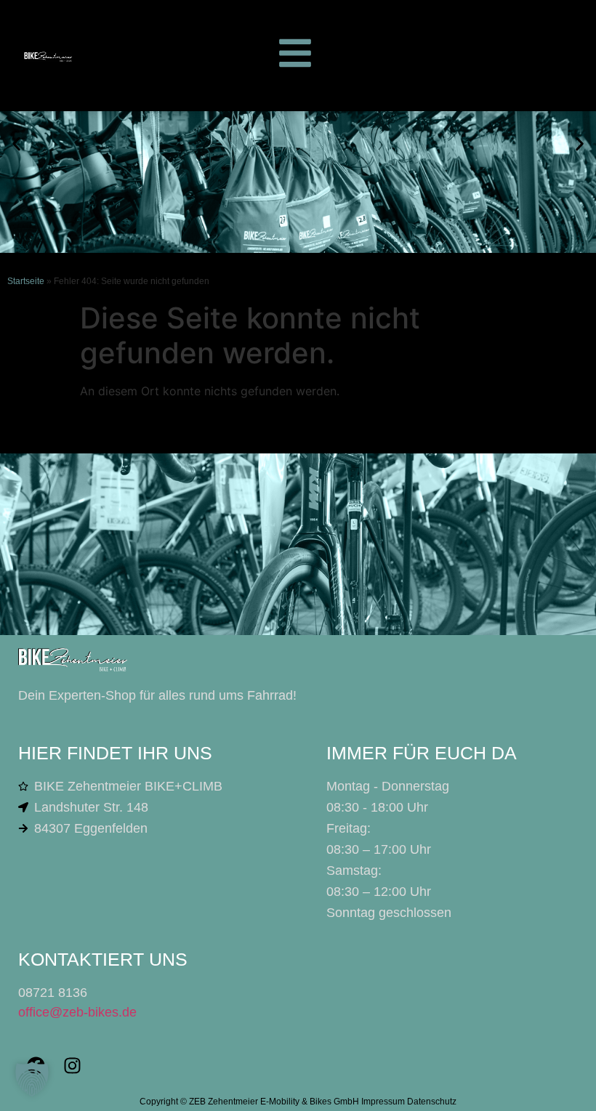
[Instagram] (73, 1066)
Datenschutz (431, 1101)
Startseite (25, 281)
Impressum (383, 1101)
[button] (16, 143)
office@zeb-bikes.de (77, 1012)
